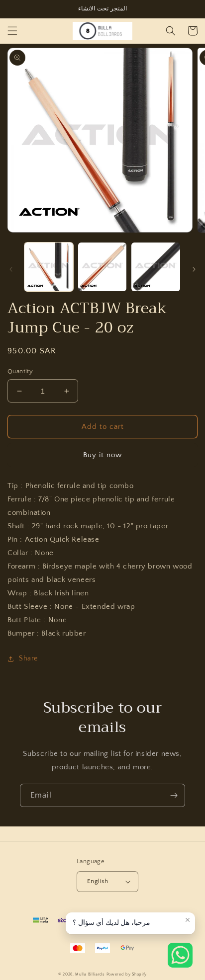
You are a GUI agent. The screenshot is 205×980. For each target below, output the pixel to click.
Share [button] (28, 658)
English (97, 881)
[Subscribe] (174, 795)
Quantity (20, 371)
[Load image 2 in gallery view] (102, 267)
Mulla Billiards (90, 974)
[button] (12, 31)
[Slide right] (194, 269)
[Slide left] (11, 269)
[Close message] (187, 919)
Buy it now (102, 455)
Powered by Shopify (126, 974)
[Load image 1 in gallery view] (48, 267)
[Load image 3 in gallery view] (155, 267)
